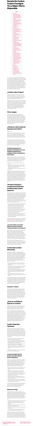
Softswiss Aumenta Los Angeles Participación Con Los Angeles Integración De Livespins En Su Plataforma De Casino (17, 16)
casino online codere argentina (11, 220)
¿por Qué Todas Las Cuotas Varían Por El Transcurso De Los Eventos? (17, 23)
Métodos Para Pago (15, 33)
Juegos (14, 64)
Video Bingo (15, 52)
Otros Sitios (14, 65)
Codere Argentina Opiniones (17, 29)
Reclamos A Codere (16, 39)
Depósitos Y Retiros (16, 28)
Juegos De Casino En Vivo (16, 55)
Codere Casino (15, 67)
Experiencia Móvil (15, 66)
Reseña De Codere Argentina (17, 60)
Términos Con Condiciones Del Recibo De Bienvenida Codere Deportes (17, 20)
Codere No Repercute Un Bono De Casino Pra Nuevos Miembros (17, 31)
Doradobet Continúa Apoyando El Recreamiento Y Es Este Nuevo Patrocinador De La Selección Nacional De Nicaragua (17, 44)
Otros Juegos (15, 13)
